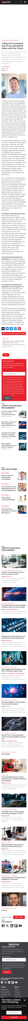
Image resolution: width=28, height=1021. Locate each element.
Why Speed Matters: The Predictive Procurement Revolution (14, 703)
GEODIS (7, 816)
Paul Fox (4, 910)
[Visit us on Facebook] (3, 925)
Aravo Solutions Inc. (11, 741)
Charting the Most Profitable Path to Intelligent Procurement (14, 878)
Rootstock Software (11, 609)
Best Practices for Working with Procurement (8, 477)
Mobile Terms (6, 395)
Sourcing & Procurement (10, 40)
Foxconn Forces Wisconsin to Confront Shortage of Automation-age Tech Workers (9, 511)
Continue (14, 1017)
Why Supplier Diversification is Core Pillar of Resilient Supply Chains (9, 445)
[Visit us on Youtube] (20, 925)
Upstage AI (8, 640)
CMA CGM (8, 576)
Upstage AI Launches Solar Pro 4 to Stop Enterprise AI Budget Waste (9, 434)
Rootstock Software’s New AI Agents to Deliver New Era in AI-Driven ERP (9, 423)
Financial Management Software (12, 570)
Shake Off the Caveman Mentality (8, 499)
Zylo (6, 70)
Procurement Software (9, 667)
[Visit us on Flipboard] (16, 925)
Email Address (7, 370)
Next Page (19, 917)
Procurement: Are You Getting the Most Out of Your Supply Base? (9, 488)
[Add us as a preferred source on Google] (19, 328)
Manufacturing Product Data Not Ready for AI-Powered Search (13, 845)
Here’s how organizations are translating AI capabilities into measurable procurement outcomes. (13, 580)
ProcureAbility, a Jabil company (15, 673)
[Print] (3, 328)
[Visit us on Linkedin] (11, 925)
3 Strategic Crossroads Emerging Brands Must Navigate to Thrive (13, 812)
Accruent (8, 783)
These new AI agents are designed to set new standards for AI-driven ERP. (14, 612)
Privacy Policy (18, 395)
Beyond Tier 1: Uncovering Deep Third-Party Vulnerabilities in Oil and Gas (13, 736)
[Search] (20, 1)
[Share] (7, 328)
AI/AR (3, 634)
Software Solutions (8, 603)
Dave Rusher (6, 754)
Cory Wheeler (6, 66)
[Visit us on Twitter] (7, 925)
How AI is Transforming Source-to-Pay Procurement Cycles (9, 412)
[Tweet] (15, 328)
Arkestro (7, 706)
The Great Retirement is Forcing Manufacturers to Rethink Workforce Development (14, 778)
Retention (5, 775)
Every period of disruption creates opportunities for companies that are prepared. (12, 819)
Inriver (7, 849)
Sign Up (7, 398)
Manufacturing (6, 842)
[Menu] (24, 1)
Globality (8, 881)
